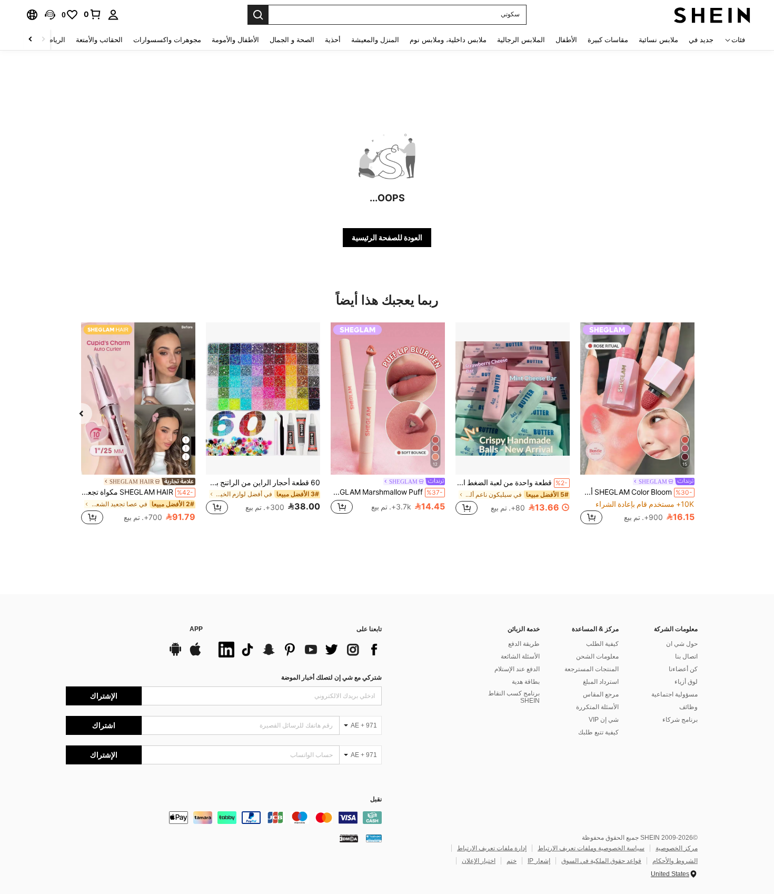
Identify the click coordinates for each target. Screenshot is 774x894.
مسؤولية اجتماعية (674, 694)
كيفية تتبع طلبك (598, 732)
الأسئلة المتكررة (597, 707)
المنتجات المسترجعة (591, 669)
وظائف (688, 707)
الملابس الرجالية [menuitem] (521, 40)
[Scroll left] (43, 40)
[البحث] (258, 15)
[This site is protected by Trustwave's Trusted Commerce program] (374, 838)
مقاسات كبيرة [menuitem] (608, 40)
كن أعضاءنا (683, 669)
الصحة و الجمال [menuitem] (292, 40)
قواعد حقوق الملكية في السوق (601, 860)
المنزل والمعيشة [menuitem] (375, 40)
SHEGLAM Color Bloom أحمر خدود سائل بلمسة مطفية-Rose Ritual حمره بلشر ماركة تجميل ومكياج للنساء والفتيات (636, 492)
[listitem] (637, 424)
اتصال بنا (686, 656)
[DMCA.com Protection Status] (349, 838)
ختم (512, 860)
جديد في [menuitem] (701, 40)
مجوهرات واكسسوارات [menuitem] (167, 40)
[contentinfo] (224, 817)
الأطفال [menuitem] (566, 40)
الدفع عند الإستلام (517, 669)
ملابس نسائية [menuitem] (658, 40)
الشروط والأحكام (675, 860)
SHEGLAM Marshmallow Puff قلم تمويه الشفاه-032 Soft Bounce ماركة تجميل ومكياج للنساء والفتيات (387, 492)
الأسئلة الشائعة (520, 656)
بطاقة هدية (526, 681)
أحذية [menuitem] (333, 40)
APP (196, 629)
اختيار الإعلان (478, 860)
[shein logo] (712, 14)
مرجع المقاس (601, 694)
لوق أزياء (686, 681)
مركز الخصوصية (677, 848)
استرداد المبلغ (601, 681)
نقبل (376, 799)
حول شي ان (682, 643)
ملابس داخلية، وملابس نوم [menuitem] (448, 40)
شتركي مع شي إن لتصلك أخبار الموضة (331, 677)
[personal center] (113, 14)
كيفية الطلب (602, 643)
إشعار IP (539, 860)
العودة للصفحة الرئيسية (387, 237)
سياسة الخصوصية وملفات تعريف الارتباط (591, 848)
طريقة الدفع (524, 643)
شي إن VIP (604, 719)
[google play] (175, 654)
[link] (93, 14)
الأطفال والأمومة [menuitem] (235, 40)
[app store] (195, 654)
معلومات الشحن (597, 656)
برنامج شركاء (680, 719)
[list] (297, 649)
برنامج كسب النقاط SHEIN (514, 697)
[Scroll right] (30, 40)
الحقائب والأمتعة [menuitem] (99, 40)
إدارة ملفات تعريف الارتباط (492, 848)
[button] (50, 14)
